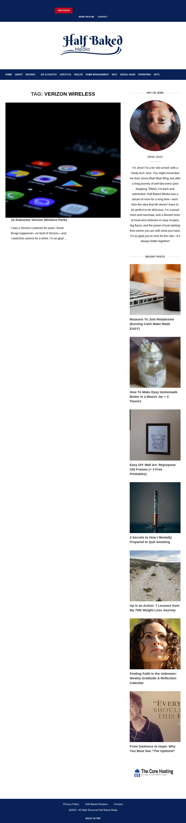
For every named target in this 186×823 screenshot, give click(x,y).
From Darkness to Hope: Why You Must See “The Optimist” (152, 749)
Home (8, 74)
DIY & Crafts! (49, 74)
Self (114, 74)
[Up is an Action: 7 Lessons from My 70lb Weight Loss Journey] (155, 575)
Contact (103, 17)
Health (78, 74)
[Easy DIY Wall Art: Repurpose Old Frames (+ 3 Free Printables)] (155, 434)
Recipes (30, 74)
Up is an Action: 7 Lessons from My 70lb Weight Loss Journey (154, 608)
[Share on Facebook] (38, 245)
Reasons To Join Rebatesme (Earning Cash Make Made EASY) (152, 324)
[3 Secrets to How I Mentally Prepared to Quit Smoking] (155, 507)
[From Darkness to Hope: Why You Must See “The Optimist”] (155, 716)
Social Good (127, 74)
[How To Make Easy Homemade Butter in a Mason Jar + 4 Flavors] (155, 362)
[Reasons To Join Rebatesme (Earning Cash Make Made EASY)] (155, 289)
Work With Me (86, 17)
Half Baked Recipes (96, 804)
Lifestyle (65, 74)
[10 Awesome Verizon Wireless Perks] (63, 160)
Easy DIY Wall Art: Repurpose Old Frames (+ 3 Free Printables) (153, 469)
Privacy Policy (71, 804)
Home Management (97, 74)
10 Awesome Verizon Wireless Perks (39, 220)
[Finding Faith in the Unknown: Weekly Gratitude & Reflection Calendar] (155, 643)
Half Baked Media (108, 810)
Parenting (144, 74)
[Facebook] (82, 4)
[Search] (179, 74)
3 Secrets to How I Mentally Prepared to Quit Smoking (151, 540)
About (19, 74)
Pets (156, 74)
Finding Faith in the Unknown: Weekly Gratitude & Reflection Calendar (153, 678)
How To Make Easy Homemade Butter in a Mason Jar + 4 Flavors (153, 396)
